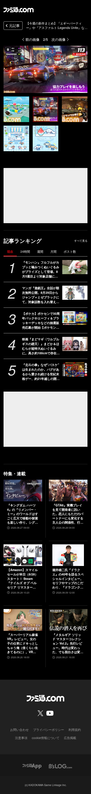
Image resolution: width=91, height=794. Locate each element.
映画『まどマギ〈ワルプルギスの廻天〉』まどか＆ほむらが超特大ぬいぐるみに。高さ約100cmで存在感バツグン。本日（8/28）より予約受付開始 (41, 346)
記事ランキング (23, 241)
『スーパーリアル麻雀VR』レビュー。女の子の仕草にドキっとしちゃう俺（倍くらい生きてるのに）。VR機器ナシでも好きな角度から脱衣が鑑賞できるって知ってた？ (22, 643)
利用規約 (74, 729)
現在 (10, 251)
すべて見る (80, 240)
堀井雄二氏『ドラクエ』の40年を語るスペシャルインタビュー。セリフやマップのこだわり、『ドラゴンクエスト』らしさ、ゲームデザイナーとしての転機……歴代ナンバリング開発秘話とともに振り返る (68, 578)
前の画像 (32, 39)
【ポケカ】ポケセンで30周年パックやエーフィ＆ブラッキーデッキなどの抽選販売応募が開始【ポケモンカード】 (41, 320)
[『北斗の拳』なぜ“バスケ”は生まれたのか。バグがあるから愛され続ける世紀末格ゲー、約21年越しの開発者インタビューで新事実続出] (74, 369)
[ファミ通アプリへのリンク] (32, 765)
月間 (53, 251)
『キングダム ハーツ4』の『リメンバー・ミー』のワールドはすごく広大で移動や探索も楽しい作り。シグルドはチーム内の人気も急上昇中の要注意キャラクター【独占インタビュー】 (22, 514)
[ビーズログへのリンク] (60, 765)
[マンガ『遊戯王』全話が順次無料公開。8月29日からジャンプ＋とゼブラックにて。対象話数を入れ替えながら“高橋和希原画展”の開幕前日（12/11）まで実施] (74, 293)
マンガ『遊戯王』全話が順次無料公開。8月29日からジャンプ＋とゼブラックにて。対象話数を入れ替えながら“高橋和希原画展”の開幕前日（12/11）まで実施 (40, 295)
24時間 (25, 251)
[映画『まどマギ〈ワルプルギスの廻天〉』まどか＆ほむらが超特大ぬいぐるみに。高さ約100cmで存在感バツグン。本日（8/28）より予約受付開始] (74, 344)
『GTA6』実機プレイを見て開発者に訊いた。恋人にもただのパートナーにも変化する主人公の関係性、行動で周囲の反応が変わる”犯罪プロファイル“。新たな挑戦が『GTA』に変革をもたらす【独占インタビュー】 (67, 514)
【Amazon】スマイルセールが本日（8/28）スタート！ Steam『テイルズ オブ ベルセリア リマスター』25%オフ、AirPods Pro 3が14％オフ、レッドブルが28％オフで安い (23, 578)
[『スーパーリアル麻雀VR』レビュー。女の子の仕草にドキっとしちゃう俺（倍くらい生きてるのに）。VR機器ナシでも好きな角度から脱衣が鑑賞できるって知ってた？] (23, 620)
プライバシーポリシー (48, 729)
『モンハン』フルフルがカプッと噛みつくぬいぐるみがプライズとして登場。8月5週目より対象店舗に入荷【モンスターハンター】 (40, 269)
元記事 (14, 25)
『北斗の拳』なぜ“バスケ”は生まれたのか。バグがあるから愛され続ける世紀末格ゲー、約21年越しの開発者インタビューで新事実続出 (41, 371)
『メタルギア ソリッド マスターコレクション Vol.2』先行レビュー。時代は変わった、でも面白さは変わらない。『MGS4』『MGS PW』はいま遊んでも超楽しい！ (68, 643)
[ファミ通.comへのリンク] (19, 9)
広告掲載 (70, 738)
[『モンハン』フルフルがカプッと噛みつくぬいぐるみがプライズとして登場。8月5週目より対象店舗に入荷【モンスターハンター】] (74, 267)
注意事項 (21, 738)
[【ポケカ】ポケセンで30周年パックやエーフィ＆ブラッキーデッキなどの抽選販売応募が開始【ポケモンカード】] (74, 318)
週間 (40, 251)
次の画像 (58, 39)
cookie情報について (45, 738)
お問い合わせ (19, 729)
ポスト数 (70, 251)
